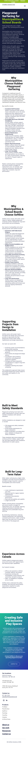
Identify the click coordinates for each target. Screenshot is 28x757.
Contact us (6, 734)
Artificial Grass (6, 719)
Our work (5, 728)
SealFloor (4, 711)
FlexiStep (4, 713)
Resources (6, 731)
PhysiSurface (5, 709)
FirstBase (4, 707)
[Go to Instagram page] (3, 700)
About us (5, 725)
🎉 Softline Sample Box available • (11, 0)
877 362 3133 (6, 695)
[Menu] (25, 6)
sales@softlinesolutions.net (9, 696)
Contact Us (14, 664)
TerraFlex (4, 715)
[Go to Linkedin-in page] (6, 700)
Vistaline (4, 717)
